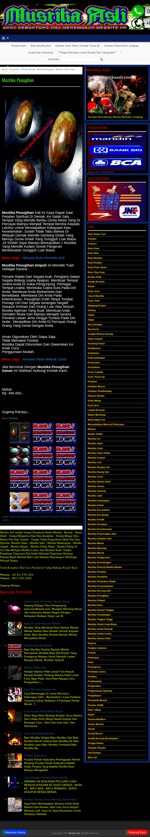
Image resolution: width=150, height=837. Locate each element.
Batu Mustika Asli (41, 45)
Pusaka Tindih (95, 705)
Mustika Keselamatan (100, 529)
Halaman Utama (15, 832)
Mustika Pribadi (96, 600)
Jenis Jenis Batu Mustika (39, 733)
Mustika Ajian (95, 443)
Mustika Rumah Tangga (101, 610)
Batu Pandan (95, 262)
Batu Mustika (95, 258)
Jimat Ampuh (95, 339)
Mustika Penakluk (97, 576)
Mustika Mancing (97, 548)
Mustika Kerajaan (97, 524)
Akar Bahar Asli (96, 234)
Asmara (92, 243)
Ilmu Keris (93, 329)
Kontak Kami (19, 45)
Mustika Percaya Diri (99, 591)
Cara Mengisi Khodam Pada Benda (46, 777)
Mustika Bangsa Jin (99, 467)
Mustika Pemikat (97, 572)
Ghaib (91, 315)
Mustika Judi (95, 495)
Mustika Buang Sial (98, 472)
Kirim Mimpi (94, 400)
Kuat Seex (93, 405)
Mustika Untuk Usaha (65, 69)
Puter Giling (94, 710)
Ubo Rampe (94, 752)
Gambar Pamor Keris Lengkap (121, 45)
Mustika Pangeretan (99, 557)
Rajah (91, 714)
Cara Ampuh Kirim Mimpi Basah (43, 711)
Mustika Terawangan (99, 614)
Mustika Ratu (95, 605)
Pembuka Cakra (97, 671)
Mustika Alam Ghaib (99, 453)
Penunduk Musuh (97, 700)
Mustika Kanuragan (98, 500)
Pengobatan (94, 695)
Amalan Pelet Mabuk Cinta (44, 359)
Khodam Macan (96, 386)
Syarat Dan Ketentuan (40, 52)
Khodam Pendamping (100, 391)
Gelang (92, 310)
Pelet (90, 662)
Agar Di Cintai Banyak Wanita (42, 623)
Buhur (91, 286)
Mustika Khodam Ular (100, 538)
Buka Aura (94, 291)
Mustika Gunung (97, 491)
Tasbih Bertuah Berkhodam (103, 738)
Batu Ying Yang (96, 272)
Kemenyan (94, 362)
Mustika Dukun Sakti (99, 481)
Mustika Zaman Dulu (99, 638)
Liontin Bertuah (96, 410)
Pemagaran (94, 667)
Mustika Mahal (96, 543)
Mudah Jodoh (95, 434)
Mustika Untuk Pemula (100, 629)
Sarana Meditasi (97, 719)
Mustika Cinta (95, 476)
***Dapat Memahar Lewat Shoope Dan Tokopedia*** (87, 52)
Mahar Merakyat (97, 415)
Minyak (92, 429)
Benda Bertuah (96, 281)
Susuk (91, 729)
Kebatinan (93, 353)
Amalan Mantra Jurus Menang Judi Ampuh (50, 799)
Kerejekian (15, 69)
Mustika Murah (28, 69)
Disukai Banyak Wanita (38, 645)
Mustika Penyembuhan (100, 586)
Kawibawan (94, 348)
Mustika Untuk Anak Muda (102, 624)
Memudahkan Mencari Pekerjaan (106, 424)
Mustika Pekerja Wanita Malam (105, 567)
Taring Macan (95, 733)
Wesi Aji (92, 757)
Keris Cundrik (95, 372)
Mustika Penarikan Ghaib (101, 581)
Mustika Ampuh (96, 457)
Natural (92, 643)
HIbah (91, 320)
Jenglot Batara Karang (100, 334)
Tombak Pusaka (96, 748)
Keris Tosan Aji (96, 377)
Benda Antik (94, 277)
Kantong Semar (96, 343)
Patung (92, 652)
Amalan (92, 238)
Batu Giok (93, 253)
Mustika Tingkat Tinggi (100, 619)
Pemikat (92, 676)
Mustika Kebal (96, 505)
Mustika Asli (94, 462)
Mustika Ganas (96, 486)
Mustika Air (94, 438)
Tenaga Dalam (96, 743)
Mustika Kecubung (98, 515)
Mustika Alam (95, 448)
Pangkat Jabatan (97, 648)
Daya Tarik (94, 300)
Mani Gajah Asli (96, 419)
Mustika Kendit (96, 519)
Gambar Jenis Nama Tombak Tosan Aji (77, 45)
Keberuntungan (96, 358)
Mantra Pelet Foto (35, 667)
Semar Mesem (96, 724)
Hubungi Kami (137, 832)
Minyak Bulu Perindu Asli (44, 258)
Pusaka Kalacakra (35, 755)
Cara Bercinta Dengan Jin (40, 689)
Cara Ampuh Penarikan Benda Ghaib (47, 601)
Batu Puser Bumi (97, 267)
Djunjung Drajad (96, 305)
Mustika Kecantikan (99, 510)
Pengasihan (94, 686)
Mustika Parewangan (99, 562)
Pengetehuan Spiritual (100, 691)
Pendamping (95, 681)
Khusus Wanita (96, 396)
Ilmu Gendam (95, 324)
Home (4, 69)
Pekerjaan (93, 657)
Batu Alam (93, 248)
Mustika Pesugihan (45, 69)
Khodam (92, 381)
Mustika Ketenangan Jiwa (102, 534)
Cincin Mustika (96, 296)
